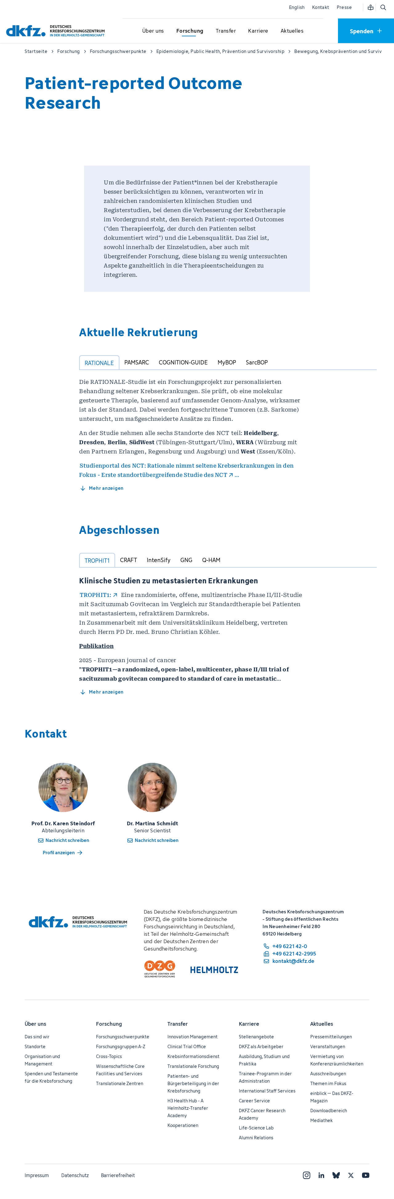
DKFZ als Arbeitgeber (261, 1046)
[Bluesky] (336, 1175)
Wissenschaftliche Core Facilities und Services (120, 1070)
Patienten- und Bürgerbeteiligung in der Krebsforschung (193, 1083)
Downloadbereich (328, 1110)
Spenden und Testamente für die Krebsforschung (51, 1077)
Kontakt (320, 7)
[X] (351, 1175)
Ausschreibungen (328, 1073)
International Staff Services (267, 1090)
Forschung (109, 1024)
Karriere (249, 1024)
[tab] (99, 362)
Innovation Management (192, 1036)
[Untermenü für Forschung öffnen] (190, 31)
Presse (344, 7)
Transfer (177, 1024)
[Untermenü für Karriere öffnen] (258, 31)
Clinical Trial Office (186, 1046)
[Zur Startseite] (57, 31)
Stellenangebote (256, 1036)
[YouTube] (365, 1175)
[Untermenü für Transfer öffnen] (225, 31)
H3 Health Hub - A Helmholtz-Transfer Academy (187, 1108)
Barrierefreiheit (118, 1175)
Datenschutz (75, 1175)
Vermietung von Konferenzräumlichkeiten (336, 1060)
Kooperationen (182, 1125)
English (297, 7)
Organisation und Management (42, 1060)
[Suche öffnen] (383, 7)
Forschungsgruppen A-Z (120, 1046)
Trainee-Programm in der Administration (265, 1077)
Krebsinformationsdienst (193, 1056)
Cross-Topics (109, 1056)
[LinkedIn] (321, 1175)
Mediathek (321, 1120)
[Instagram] (306, 1175)
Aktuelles (321, 1024)
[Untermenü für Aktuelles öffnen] (292, 31)
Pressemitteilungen (331, 1036)
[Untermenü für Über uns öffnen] (153, 31)
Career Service (254, 1100)
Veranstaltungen (327, 1046)
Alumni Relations (256, 1137)
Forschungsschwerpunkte (122, 1036)
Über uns (35, 1024)
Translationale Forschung (193, 1066)
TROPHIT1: (95, 595)
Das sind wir (37, 1036)
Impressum (37, 1175)
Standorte (35, 1046)
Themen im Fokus (328, 1083)
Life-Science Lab (256, 1127)
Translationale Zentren (119, 1083)
